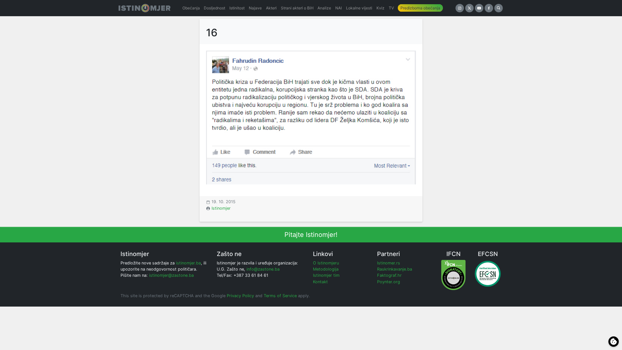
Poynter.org (388, 281)
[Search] (498, 8)
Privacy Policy (240, 295)
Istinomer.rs (388, 263)
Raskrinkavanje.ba (394, 269)
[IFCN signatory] (453, 274)
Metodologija (326, 269)
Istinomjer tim (326, 275)
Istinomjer (221, 208)
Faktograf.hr (389, 275)
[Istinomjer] (144, 8)
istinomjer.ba (188, 263)
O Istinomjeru (326, 263)
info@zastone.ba (263, 269)
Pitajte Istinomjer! (311, 235)
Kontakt (320, 281)
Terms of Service (280, 295)
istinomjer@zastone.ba (171, 275)
